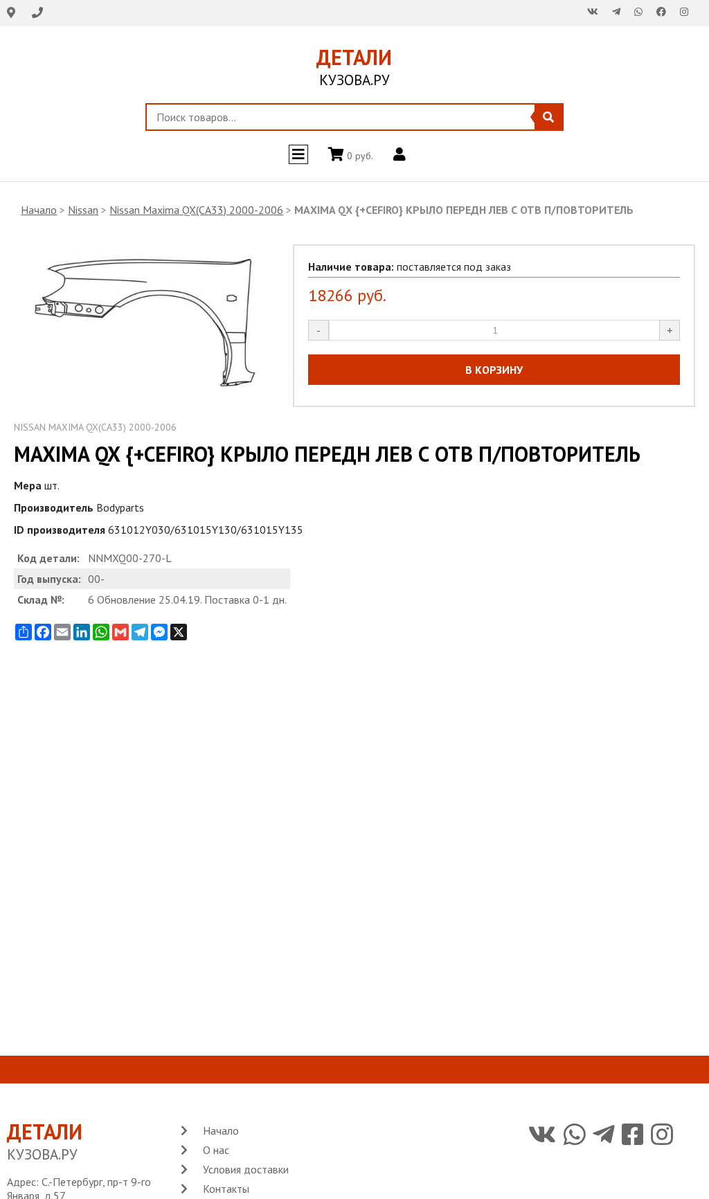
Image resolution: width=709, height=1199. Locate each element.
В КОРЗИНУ (494, 370)
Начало (39, 210)
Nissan (83, 210)
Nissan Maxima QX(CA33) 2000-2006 (196, 210)
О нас (216, 1150)
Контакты (226, 1189)
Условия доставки (246, 1169)
